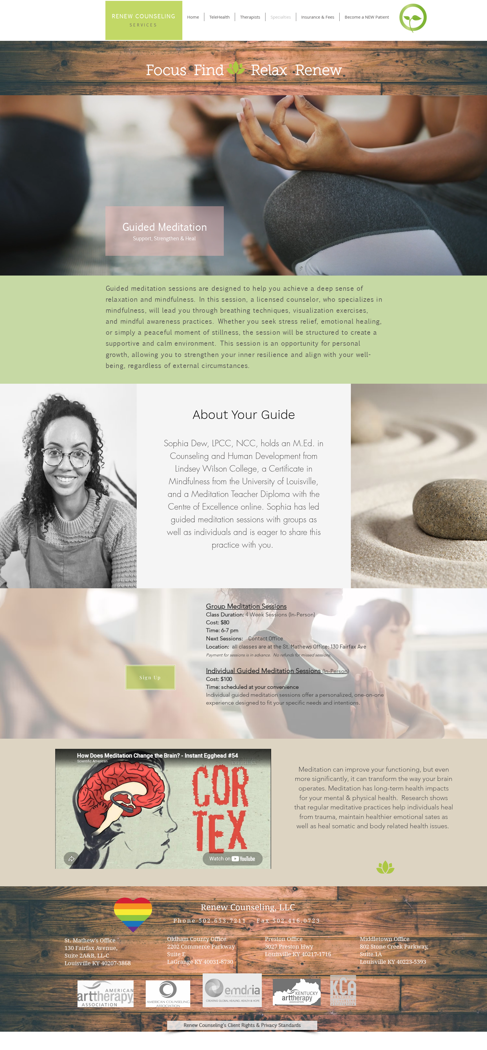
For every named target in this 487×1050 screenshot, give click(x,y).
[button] (150, 677)
